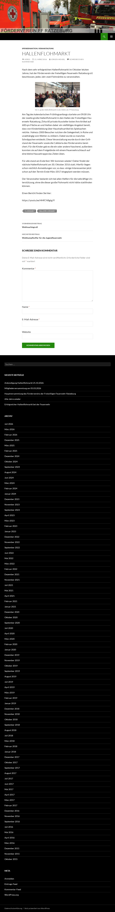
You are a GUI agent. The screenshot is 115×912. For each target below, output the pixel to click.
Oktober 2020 (11, 617)
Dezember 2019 (11, 655)
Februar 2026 (10, 434)
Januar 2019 (10, 703)
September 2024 (12, 467)
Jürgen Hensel (58, 59)
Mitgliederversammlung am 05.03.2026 (22, 388)
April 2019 (9, 687)
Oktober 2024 (11, 461)
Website (26, 331)
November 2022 (12, 542)
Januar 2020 (10, 649)
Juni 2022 (9, 553)
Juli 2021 (8, 585)
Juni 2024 (9, 477)
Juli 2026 (8, 424)
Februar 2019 (10, 698)
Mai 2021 (8, 590)
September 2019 (12, 671)
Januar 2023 (10, 531)
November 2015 (12, 853)
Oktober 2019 (11, 665)
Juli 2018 (8, 735)
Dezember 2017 (11, 757)
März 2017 (9, 800)
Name (25, 306)
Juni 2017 (9, 784)
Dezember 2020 (11, 612)
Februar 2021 (10, 601)
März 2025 (9, 445)
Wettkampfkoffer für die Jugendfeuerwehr (42, 236)
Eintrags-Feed (10, 884)
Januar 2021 (10, 606)
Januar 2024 (10, 493)
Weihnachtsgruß (32, 225)
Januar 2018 (10, 751)
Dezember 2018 (11, 708)
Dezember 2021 (11, 574)
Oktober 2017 (11, 762)
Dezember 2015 (11, 848)
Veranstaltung (46, 48)
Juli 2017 (8, 778)
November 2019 (12, 660)
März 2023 (9, 520)
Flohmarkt (30, 211)
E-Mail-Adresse (31, 319)
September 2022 (12, 547)
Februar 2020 (10, 644)
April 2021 (9, 596)
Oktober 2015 (11, 859)
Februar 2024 (10, 488)
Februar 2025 (10, 451)
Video (27, 59)
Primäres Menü (111, 36)
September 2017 (12, 767)
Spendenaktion (30, 48)
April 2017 (9, 794)
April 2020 (9, 633)
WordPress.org (11, 894)
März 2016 (9, 843)
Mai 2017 (8, 789)
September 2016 (12, 821)
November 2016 (12, 816)
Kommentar (29, 268)
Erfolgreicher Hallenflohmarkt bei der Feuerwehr (27, 404)
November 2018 (12, 714)
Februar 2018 (10, 746)
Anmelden (9, 878)
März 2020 (9, 639)
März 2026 (9, 429)
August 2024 (10, 472)
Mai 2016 (8, 832)
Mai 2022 (8, 558)
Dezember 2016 (11, 810)
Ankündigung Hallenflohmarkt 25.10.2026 (24, 383)
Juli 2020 (8, 628)
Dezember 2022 (11, 536)
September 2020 (12, 622)
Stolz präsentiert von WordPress (37, 908)
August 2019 (10, 676)
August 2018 (10, 730)
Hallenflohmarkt (47, 211)
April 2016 (9, 837)
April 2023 (9, 515)
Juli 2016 (8, 827)
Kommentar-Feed (12, 889)
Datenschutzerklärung (13, 908)
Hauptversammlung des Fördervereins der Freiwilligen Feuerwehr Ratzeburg (40, 393)
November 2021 (12, 579)
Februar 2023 (10, 526)
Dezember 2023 (11, 499)
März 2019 (9, 692)
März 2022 (9, 563)
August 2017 (10, 773)
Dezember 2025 (11, 440)
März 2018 (9, 741)
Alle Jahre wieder (12, 399)
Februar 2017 (10, 805)
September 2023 (12, 510)
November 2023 (12, 504)
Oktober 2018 (11, 719)
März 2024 (9, 483)
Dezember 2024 (11, 456)
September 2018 (12, 725)
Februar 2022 (10, 569)
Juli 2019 (8, 682)
